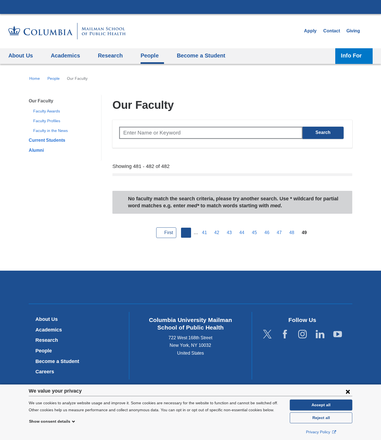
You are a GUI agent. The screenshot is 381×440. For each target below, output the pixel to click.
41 (204, 232)
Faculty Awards (46, 111)
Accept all (321, 405)
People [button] (150, 55)
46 (266, 232)
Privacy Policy (318, 432)
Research (46, 340)
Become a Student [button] (201, 55)
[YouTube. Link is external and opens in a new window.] (337, 334)
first (168, 232)
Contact (331, 30)
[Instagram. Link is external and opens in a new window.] (302, 334)
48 (291, 232)
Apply (310, 30)
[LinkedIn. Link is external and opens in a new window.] (320, 334)
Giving (353, 30)
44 (241, 232)
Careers (44, 371)
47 (279, 232)
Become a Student (57, 361)
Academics (48, 330)
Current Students (47, 140)
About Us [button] (20, 55)
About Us (46, 319)
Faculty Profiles (46, 121)
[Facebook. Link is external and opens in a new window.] (285, 334)
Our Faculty (41, 100)
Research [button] (110, 55)
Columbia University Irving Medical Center (190, 6)
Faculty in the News (50, 130)
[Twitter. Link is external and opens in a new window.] (267, 334)
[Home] (67, 31)
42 (216, 232)
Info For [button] (351, 55)
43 (229, 232)
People (53, 78)
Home (34, 78)
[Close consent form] (347, 391)
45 (254, 232)
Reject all (321, 417)
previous (186, 232)
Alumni (36, 150)
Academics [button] (65, 55)
